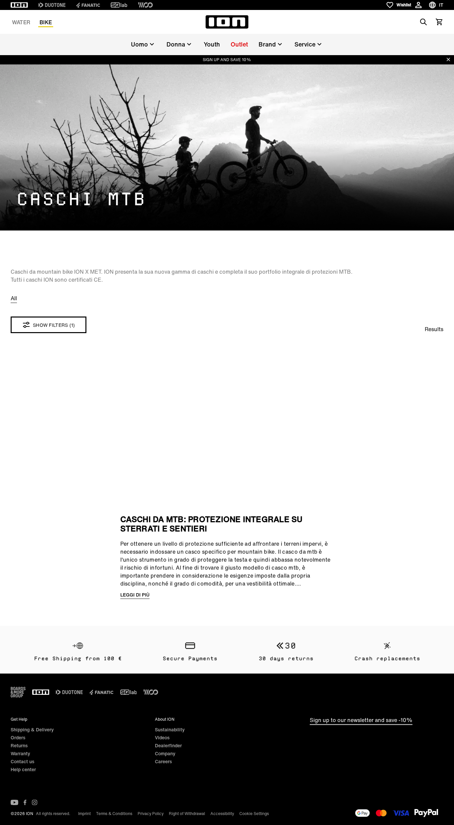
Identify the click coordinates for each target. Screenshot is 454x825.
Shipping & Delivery (32, 729)
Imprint (84, 813)
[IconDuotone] (52, 5)
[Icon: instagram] (34, 802)
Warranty (20, 753)
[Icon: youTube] (14, 802)
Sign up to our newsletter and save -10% (361, 720)
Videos (162, 737)
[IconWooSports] (145, 5)
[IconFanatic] (88, 5)
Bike (46, 22)
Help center (23, 769)
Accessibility (222, 813)
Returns (19, 745)
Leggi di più (135, 595)
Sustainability (170, 729)
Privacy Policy (151, 813)
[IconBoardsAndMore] (18, 692)
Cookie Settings (254, 813)
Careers (163, 761)
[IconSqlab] (119, 5)
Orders (18, 737)
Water (21, 22)
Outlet (239, 44)
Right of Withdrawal (187, 813)
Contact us (22, 761)
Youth (212, 44)
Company (165, 753)
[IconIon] (19, 5)
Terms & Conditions (114, 813)
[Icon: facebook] (25, 802)
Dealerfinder (168, 745)
